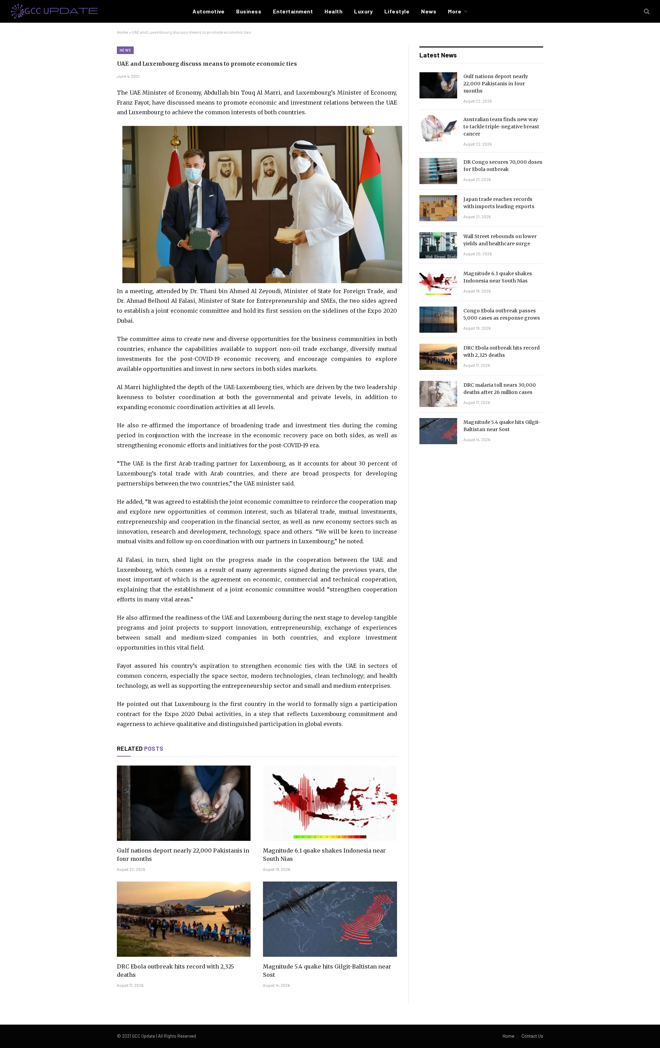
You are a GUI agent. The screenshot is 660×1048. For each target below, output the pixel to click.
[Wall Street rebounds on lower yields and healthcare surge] (438, 245)
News (428, 11)
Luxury (363, 11)
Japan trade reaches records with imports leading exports (499, 203)
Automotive (208, 11)
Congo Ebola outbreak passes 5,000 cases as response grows (501, 314)
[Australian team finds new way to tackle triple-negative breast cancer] (438, 128)
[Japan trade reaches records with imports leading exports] (438, 208)
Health (333, 11)
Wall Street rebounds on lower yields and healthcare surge (500, 240)
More (454, 11)
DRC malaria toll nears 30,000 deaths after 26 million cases (499, 388)
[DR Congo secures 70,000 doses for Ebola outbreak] (438, 171)
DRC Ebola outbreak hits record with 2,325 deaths (175, 970)
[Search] (646, 11)
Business (248, 11)
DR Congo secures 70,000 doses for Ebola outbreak (502, 165)
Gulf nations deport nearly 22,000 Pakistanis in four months (183, 854)
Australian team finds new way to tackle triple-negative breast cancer (501, 126)
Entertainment (293, 11)
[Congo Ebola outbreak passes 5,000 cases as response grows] (438, 320)
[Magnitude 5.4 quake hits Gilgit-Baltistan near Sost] (330, 919)
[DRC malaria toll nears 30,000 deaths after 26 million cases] (438, 394)
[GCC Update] (54, 11)
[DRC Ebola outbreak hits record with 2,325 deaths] (184, 919)
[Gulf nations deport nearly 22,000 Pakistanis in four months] (184, 803)
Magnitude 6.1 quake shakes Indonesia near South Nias (324, 854)
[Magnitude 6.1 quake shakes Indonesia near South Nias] (330, 803)
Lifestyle (396, 11)
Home (122, 32)
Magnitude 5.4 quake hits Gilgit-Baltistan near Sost (327, 970)
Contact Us (532, 1036)
